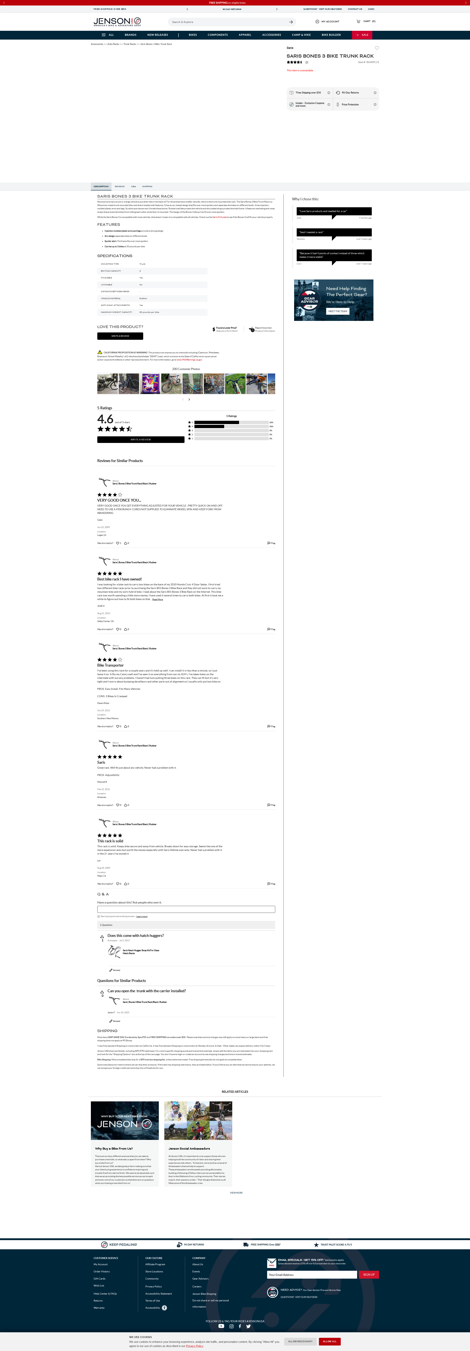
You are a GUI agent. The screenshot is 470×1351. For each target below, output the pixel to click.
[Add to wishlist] (377, 48)
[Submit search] (291, 22)
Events (196, 1271)
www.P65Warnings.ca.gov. (190, 359)
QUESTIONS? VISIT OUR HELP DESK (322, 9)
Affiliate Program (155, 1264)
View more (236, 1193)
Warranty (99, 1307)
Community (152, 1278)
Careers (196, 1286)
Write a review (120, 336)
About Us (197, 1264)
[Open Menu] (157, 22)
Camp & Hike (301, 34)
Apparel (245, 34)
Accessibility (152, 1307)
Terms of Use (152, 1300)
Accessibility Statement (158, 1293)
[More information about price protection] (375, 104)
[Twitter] (249, 1327)
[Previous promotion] (187, 9)
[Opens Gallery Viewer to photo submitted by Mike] (214, 383)
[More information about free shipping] (328, 92)
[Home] (117, 21)
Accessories (271, 34)
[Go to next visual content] (189, 399)
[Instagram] (232, 1327)
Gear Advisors (200, 1278)
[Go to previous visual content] (183, 399)
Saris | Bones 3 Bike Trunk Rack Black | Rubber (135, 483)
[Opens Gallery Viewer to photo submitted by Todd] (107, 383)
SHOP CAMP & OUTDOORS (232, 9)
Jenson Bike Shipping (204, 1293)
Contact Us (355, 9)
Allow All (330, 1341)
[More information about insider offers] (328, 104)
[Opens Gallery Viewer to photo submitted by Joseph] (171, 383)
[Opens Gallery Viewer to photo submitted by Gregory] (235, 383)
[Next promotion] (277, 9)
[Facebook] (241, 1327)
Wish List (99, 1285)
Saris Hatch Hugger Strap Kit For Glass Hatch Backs (141, 951)
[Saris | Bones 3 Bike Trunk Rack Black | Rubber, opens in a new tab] (104, 482)
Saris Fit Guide (220, 217)
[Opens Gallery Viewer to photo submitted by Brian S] (192, 383)
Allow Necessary (300, 1341)
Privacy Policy (194, 1346)
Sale (365, 34)
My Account (101, 1264)
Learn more (141, 916)
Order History (102, 1271)
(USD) (371, 9)
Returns (98, 1300)
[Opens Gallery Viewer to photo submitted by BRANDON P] (150, 383)
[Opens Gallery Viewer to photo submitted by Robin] (256, 383)
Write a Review (141, 439)
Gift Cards (99, 1278)
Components (218, 34)
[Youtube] (222, 1327)
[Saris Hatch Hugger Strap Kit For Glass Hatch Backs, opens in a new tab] (114, 952)
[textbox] (186, 909)
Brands (130, 34)
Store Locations (154, 1271)
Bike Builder (331, 34)
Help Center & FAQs (105, 1293)
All (111, 34)
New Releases (157, 34)
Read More (157, 599)
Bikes (193, 34)
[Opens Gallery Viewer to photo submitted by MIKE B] (129, 383)
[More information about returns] (375, 92)
